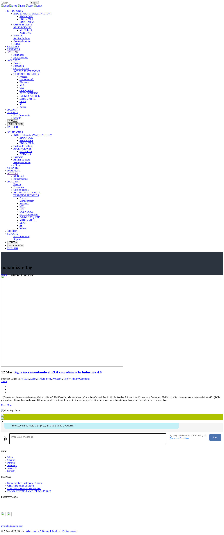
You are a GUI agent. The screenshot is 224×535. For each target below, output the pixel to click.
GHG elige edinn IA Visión (20, 485)
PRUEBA (13, 121)
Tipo (65, 378)
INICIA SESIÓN (16, 124)
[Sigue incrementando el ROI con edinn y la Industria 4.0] (62, 365)
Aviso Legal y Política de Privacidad (42, 531)
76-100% (24, 378)
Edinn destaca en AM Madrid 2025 (24, 488)
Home (4, 275)
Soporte (11, 471)
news (48, 378)
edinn (74, 378)
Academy (12, 465)
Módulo (41, 378)
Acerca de (12, 468)
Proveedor (57, 378)
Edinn (33, 378)
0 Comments (83, 378)
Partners (11, 462)
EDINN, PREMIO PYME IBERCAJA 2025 (29, 491)
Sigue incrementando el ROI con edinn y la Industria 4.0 (58, 372)
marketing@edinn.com (12, 526)
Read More (6, 405)
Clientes (11, 460)
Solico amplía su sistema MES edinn (24, 483)
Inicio (10, 457)
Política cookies (69, 531)
